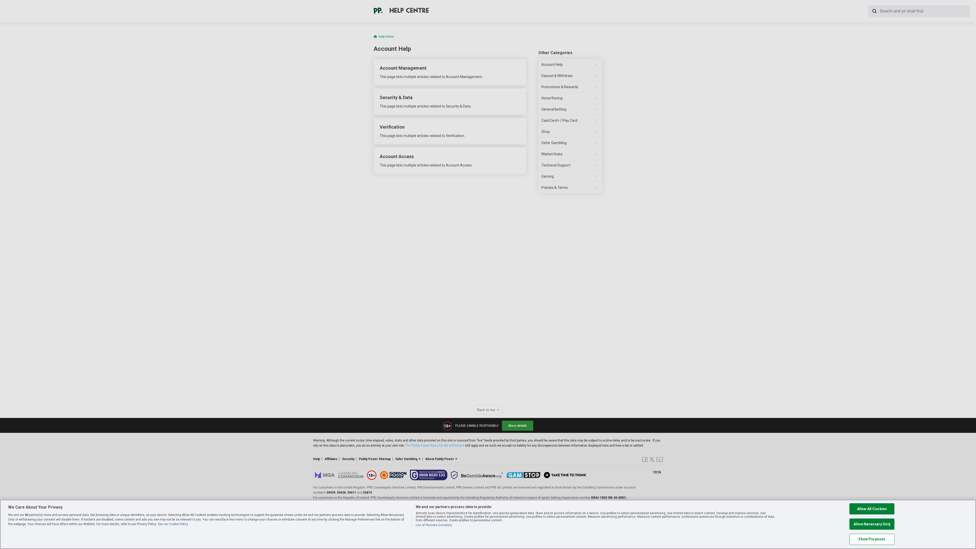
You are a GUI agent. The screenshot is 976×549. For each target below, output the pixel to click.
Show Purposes (871, 539)
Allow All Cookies (872, 509)
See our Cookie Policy (173, 524)
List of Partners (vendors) (434, 525)
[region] (488, 524)
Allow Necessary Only (871, 524)
